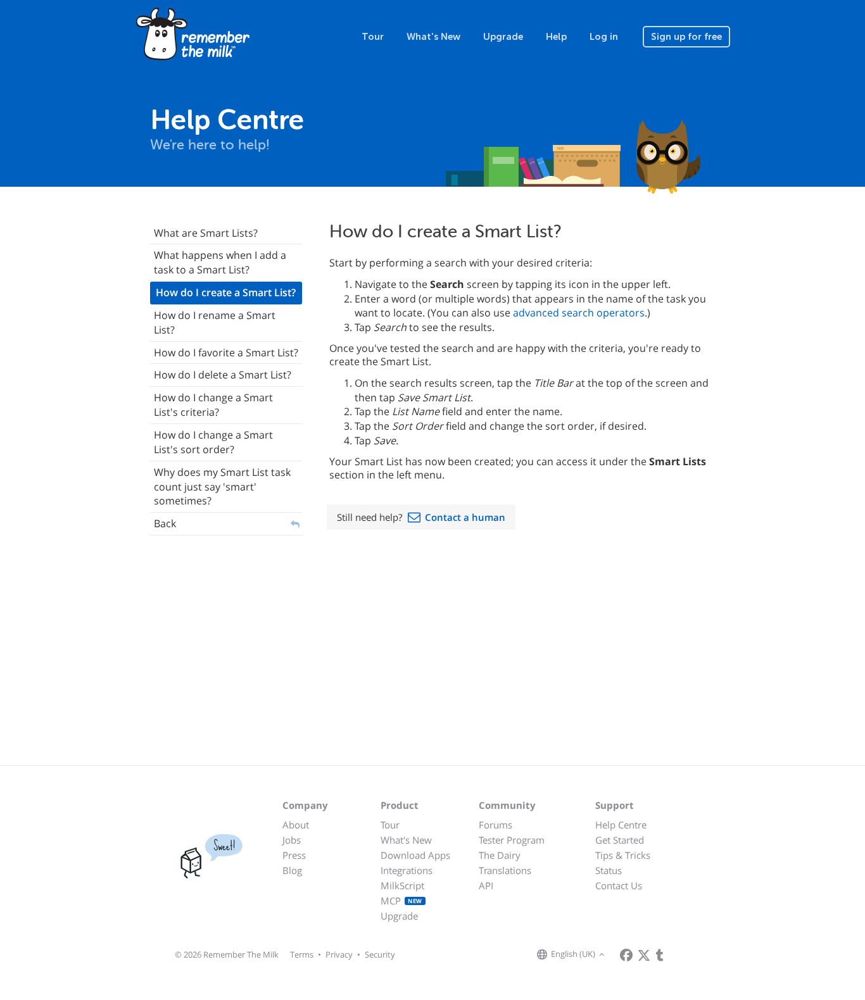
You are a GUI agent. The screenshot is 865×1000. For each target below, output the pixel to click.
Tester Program (512, 840)
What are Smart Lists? (206, 233)
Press (294, 855)
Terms (301, 954)
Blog (292, 870)
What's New (433, 36)
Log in (604, 36)
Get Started (619, 840)
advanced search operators (579, 313)
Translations (505, 870)
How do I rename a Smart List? (214, 322)
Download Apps (415, 855)
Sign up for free (686, 36)
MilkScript (402, 885)
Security (380, 954)
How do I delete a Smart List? (222, 375)
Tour (373, 36)
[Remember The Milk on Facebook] (626, 955)
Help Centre (621, 824)
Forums (495, 824)
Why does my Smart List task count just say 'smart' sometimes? (222, 486)
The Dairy (500, 855)
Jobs (291, 840)
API (486, 885)
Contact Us (618, 885)
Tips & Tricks (622, 855)
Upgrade (503, 36)
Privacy (339, 954)
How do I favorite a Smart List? (226, 352)
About (295, 824)
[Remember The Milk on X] (644, 955)
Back (165, 523)
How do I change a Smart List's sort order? (213, 442)
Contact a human (465, 517)
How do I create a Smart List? (226, 292)
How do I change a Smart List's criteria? (213, 405)
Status (608, 870)
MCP (401, 900)
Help (556, 36)
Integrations (406, 870)
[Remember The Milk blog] (659, 955)
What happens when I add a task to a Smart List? (220, 262)
